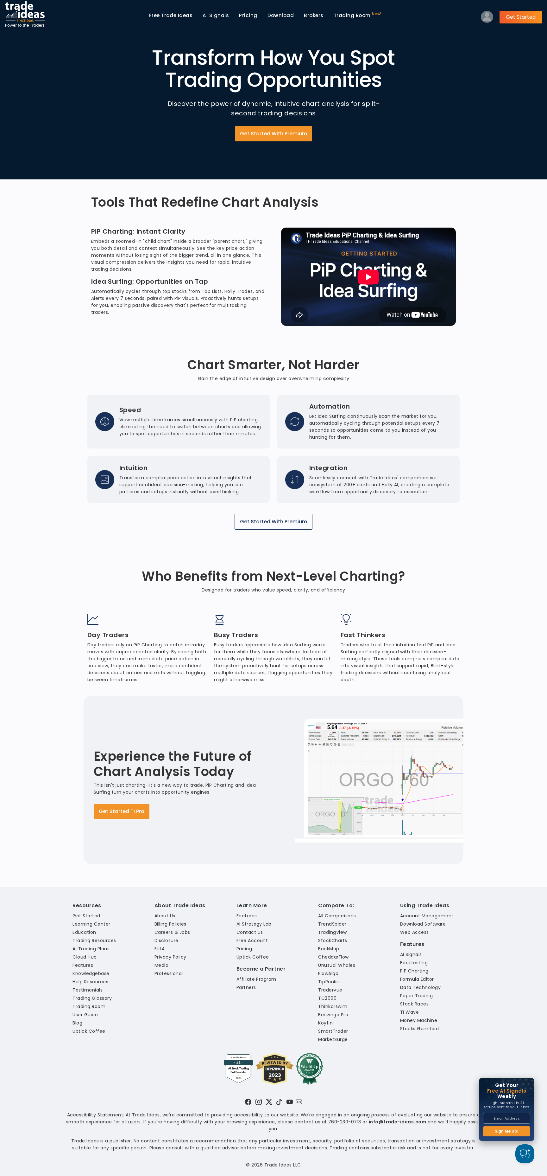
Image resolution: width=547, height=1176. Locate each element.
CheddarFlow (333, 957)
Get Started (521, 17)
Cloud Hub (84, 957)
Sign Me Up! (507, 1131)
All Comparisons (337, 916)
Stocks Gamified (419, 1028)
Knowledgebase (90, 973)
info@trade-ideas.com (397, 1122)
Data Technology (420, 987)
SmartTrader (333, 1031)
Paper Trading (416, 995)
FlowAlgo (328, 973)
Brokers (313, 15)
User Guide (85, 1014)
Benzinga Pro (333, 1014)
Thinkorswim (332, 1006)
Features (82, 965)
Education (84, 932)
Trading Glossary (92, 998)
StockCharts (332, 940)
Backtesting (414, 963)
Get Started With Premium (273, 133)
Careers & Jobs (172, 932)
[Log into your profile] (487, 18)
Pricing (248, 15)
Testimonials (87, 990)
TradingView (332, 932)
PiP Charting (414, 971)
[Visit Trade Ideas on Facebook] (248, 1101)
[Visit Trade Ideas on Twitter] (269, 1101)
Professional (168, 973)
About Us (164, 916)
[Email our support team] (298, 1101)
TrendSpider (332, 924)
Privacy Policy (170, 957)
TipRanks (328, 982)
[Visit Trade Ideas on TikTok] (279, 1101)
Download (280, 15)
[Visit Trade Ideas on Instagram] (258, 1101)
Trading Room (357, 15)
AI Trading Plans (91, 949)
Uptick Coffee (88, 1031)
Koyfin (325, 1023)
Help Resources (90, 982)
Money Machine (418, 1020)
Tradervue (330, 990)
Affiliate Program (256, 979)
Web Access (414, 932)
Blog (77, 1023)
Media (161, 965)
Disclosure (166, 940)
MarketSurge (333, 1039)
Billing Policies (170, 924)
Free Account (252, 940)
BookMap (328, 949)
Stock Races (414, 1004)
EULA (159, 949)
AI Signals (216, 15)
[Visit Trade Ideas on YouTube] (289, 1101)
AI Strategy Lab (254, 924)
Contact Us (249, 932)
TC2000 (327, 998)
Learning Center (91, 924)
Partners (246, 987)
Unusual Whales (336, 965)
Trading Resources (94, 940)
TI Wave (409, 1012)
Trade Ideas (171, 15)
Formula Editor (417, 979)
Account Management (427, 916)
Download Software (423, 924)
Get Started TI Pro (121, 811)
